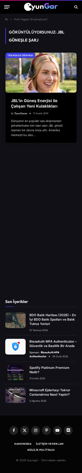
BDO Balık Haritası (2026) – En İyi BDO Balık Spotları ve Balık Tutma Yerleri (52, 319)
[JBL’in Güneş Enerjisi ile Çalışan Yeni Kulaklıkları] (41, 72)
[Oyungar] (41, 7)
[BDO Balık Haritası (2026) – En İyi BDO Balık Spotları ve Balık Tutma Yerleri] (15, 320)
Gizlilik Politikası (41, 449)
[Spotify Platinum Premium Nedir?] (15, 373)
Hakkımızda (23, 443)
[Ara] (75, 7)
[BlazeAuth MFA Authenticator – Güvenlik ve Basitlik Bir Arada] (15, 347)
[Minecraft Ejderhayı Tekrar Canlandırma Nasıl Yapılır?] (15, 395)
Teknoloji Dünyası (20, 55)
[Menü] (7, 7)
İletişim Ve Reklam (49, 443)
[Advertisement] (41, 227)
